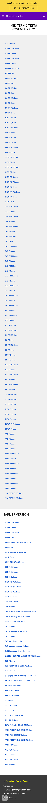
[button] (3, 16)
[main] (23, 27)
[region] (23, 6)
